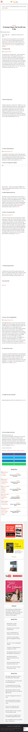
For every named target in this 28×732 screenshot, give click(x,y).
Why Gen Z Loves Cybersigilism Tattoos (15, 505)
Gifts (19, 450)
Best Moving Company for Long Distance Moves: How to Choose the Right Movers (14, 691)
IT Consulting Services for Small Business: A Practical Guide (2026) (13, 686)
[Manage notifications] (24, 729)
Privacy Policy (8, 728)
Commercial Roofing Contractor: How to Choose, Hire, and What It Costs (13, 702)
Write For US (11, 729)
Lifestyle (7, 6)
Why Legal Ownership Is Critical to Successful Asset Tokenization (13, 677)
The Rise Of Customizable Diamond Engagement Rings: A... (15, 497)
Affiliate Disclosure (4, 729)
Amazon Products (12, 450)
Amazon (4, 40)
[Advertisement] (14, 16)
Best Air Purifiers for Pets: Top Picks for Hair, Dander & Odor (13, 711)
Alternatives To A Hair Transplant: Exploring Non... (15, 475)
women (23, 450)
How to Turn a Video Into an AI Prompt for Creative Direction (12, 707)
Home (3, 6)
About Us (2, 728)
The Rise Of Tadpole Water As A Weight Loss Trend (15, 512)
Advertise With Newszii (16, 728)
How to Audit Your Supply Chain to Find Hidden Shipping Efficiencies (13, 716)
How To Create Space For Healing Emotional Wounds (15, 490)
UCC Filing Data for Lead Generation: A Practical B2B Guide (14, 681)
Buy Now (16, 67)
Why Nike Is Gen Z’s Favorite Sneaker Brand (15, 482)
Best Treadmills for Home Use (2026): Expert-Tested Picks (14, 720)
